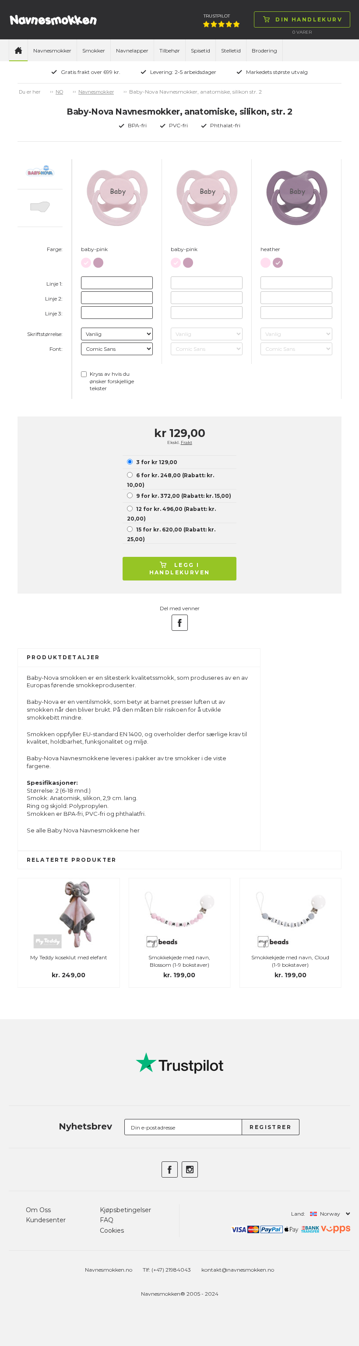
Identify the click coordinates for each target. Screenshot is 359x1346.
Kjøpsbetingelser (125, 1210)
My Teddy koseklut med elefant (68, 957)
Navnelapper (132, 50)
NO (59, 92)
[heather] (98, 261)
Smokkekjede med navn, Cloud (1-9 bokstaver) (290, 961)
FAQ (106, 1220)
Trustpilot (217, 16)
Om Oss (38, 1210)
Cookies (112, 1230)
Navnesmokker (52, 50)
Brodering (264, 50)
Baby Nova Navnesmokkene (88, 830)
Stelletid (231, 50)
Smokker (93, 50)
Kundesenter (46, 1220)
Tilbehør (169, 50)
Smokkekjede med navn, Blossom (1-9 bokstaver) (179, 961)
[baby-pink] (86, 261)
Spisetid (200, 50)
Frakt (186, 442)
